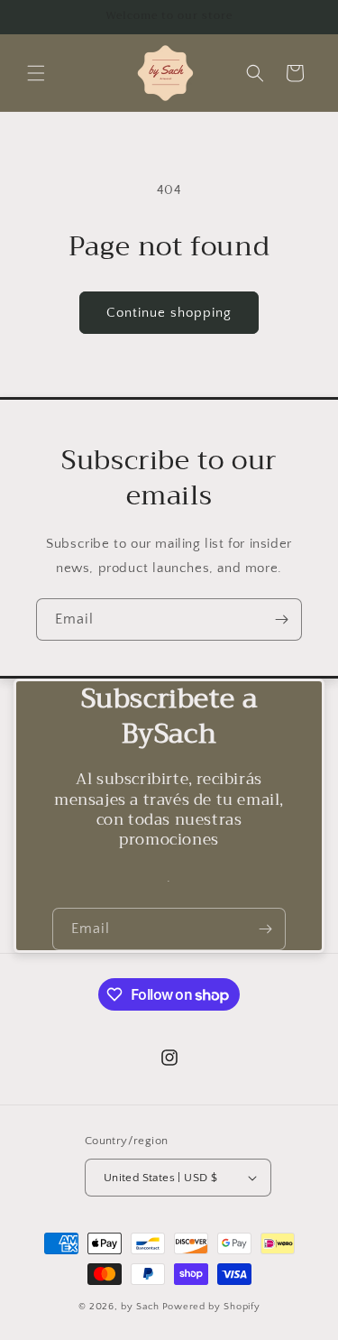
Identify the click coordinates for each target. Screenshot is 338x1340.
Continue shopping (169, 312)
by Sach (140, 1306)
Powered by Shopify (211, 1306)
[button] (36, 73)
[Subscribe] (281, 619)
